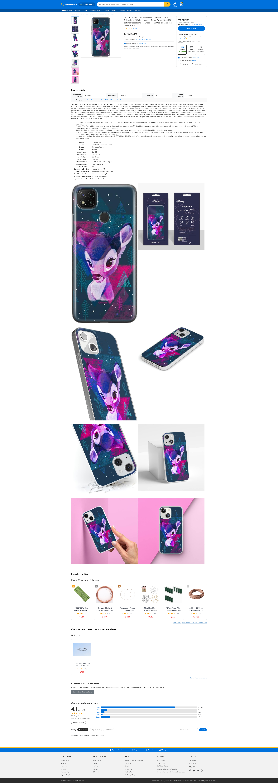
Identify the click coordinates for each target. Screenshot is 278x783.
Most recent (83, 730)
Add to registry (198, 64)
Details (194, 60)
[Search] (167, 4)
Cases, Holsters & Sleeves (99, 14)
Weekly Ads (165, 750)
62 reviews (138, 29)
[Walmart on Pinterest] (201, 770)
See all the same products (198, 678)
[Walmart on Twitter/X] (194, 770)
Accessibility (128, 769)
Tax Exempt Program (131, 775)
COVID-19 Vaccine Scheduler (134, 760)
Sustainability (65, 772)
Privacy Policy (161, 763)
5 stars (97, 707)
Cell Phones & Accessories (83, 14)
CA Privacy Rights (162, 766)
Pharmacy (122, 10)
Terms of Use (161, 760)
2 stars (97, 714)
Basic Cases (111, 14)
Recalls (127, 766)
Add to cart (191, 28)
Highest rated (96, 730)
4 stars (97, 710)
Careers (129, 10)
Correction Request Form (82, 692)
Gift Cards (96, 772)
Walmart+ (96, 769)
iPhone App (192, 760)
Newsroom (64, 766)
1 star (97, 717)
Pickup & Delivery (110, 10)
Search (203, 730)
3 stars (97, 712)
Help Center (138, 750)
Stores (95, 763)
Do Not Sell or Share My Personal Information (171, 772)
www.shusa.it (142, 43)
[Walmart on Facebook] (190, 770)
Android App (192, 763)
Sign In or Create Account (120, 750)
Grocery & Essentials (96, 10)
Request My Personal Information (167, 769)
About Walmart (65, 760)
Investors (63, 769)
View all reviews (78, 723)
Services (77, 10)
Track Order (151, 750)
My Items (138, 10)
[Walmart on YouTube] (198, 770)
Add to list (185, 64)
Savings (85, 10)
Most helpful (109, 730)
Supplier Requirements (68, 775)
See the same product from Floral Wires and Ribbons (190, 623)
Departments (68, 10)
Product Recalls (129, 772)
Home (73, 14)
